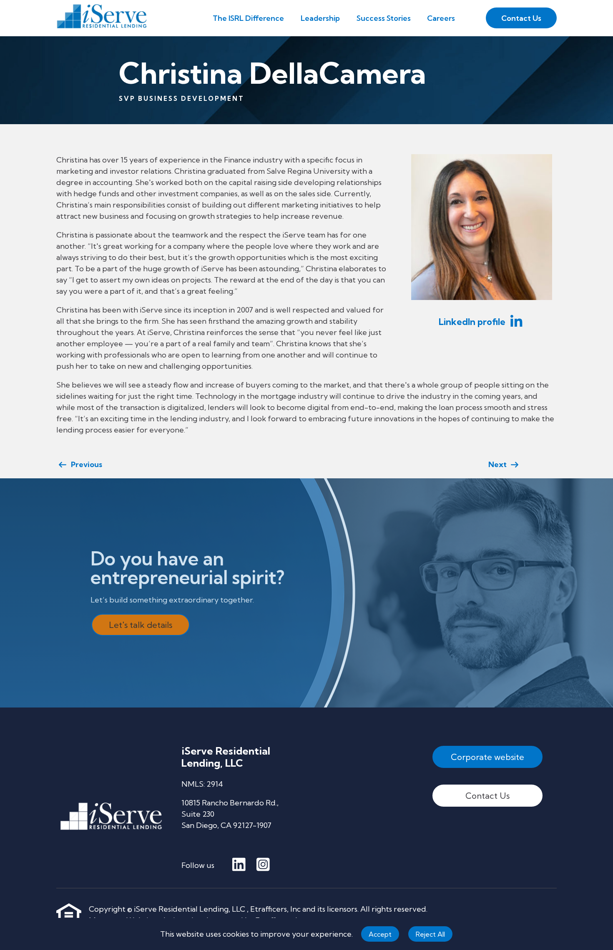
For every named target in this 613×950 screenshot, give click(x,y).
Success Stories (384, 18)
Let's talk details (140, 625)
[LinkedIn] (238, 865)
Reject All (430, 934)
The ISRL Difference (248, 18)
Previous (85, 464)
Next (499, 464)
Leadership (320, 18)
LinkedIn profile (473, 321)
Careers (441, 18)
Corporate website (487, 757)
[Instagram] (263, 865)
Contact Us (487, 795)
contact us (521, 18)
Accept (380, 934)
